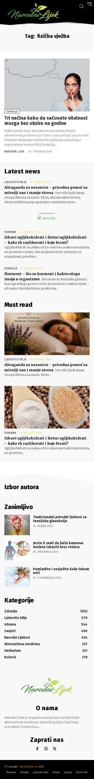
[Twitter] (55, 749)
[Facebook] (37, 749)
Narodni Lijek (14, 151)
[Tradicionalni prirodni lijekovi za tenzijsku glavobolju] (17, 525)
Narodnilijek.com (29, 766)
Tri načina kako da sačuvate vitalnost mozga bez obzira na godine (46, 120)
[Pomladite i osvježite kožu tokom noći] (17, 577)
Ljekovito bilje (15, 182)
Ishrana (10, 232)
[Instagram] (46, 749)
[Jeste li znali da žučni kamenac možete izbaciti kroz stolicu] (17, 551)
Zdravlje (12, 111)
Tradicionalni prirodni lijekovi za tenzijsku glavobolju (60, 519)
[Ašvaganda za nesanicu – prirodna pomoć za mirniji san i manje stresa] (47, 333)
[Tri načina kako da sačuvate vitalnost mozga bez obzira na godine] (47, 85)
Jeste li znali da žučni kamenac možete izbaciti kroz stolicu (58, 545)
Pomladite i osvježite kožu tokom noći (61, 571)
